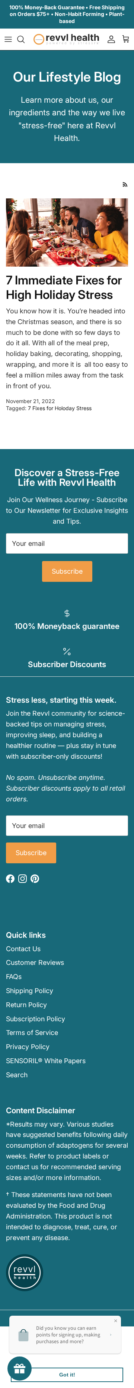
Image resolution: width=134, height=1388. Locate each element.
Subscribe (67, 571)
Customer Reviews (35, 962)
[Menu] (8, 39)
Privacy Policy (28, 1047)
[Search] (24, 39)
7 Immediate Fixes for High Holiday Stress (64, 287)
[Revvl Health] (67, 39)
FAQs (14, 976)
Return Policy (26, 1005)
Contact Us (23, 949)
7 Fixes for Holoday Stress (60, 408)
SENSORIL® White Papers (46, 1061)
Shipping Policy (29, 991)
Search (17, 1075)
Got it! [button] (67, 1375)
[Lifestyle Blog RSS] (125, 184)
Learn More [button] (27, 1355)
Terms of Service (32, 1032)
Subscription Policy (35, 1019)
